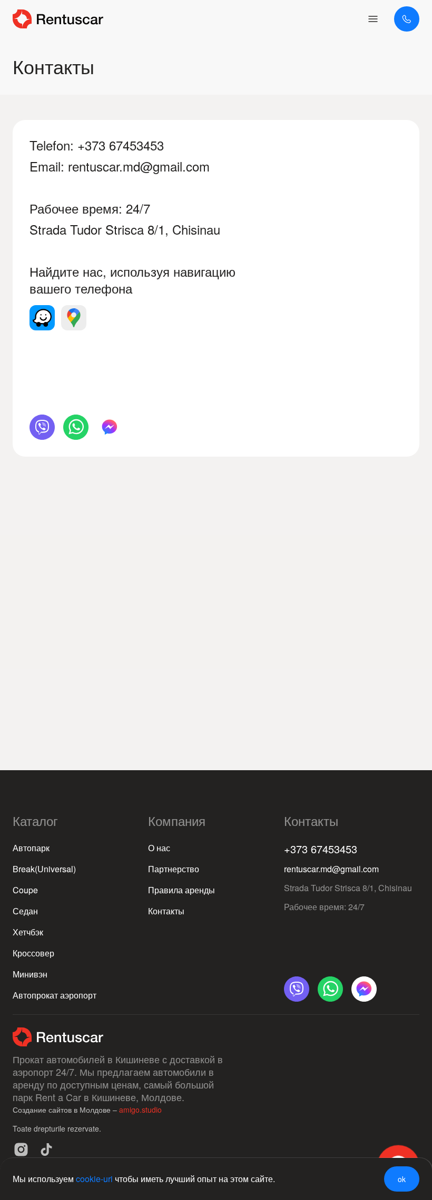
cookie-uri (94, 1179)
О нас (159, 848)
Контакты (166, 911)
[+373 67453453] (406, 19)
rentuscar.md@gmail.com (139, 166)
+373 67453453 (120, 145)
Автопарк (31, 848)
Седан (25, 911)
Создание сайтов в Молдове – (66, 1109)
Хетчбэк (28, 932)
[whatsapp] (76, 427)
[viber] (42, 427)
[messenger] (109, 427)
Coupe (25, 890)
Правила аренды (181, 890)
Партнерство (173, 869)
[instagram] (21, 1149)
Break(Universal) (44, 869)
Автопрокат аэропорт (54, 995)
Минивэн (30, 974)
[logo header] (58, 18)
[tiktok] (46, 1149)
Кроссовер (33, 953)
